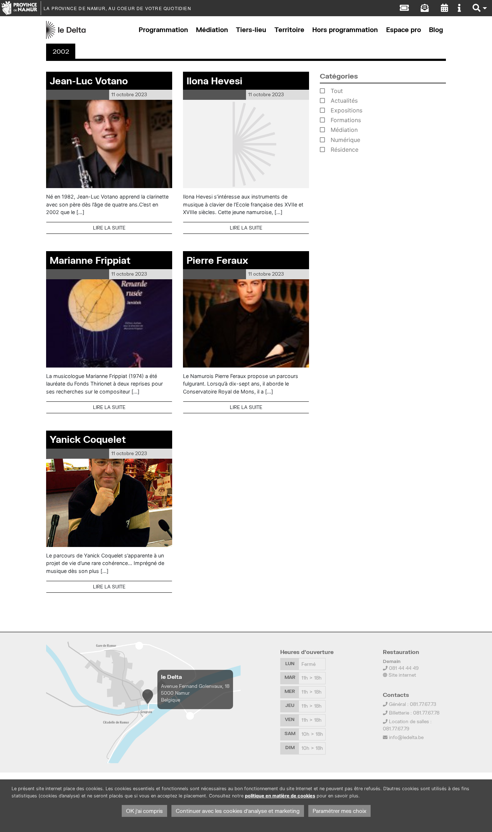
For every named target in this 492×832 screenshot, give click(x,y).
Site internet (401, 675)
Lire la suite (109, 228)
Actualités (344, 100)
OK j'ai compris (144, 811)
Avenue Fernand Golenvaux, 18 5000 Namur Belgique (195, 693)
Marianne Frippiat (90, 260)
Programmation (163, 30)
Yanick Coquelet (88, 439)
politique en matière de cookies (280, 795)
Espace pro (403, 30)
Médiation (212, 30)
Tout (337, 90)
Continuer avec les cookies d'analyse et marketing (238, 811)
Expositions (346, 110)
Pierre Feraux (217, 260)
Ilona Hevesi (214, 80)
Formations (346, 120)
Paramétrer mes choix (339, 811)
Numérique (345, 139)
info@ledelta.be (406, 737)
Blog (436, 30)
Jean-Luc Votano (89, 80)
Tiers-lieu (251, 30)
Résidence (344, 149)
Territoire (289, 30)
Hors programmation (345, 30)
